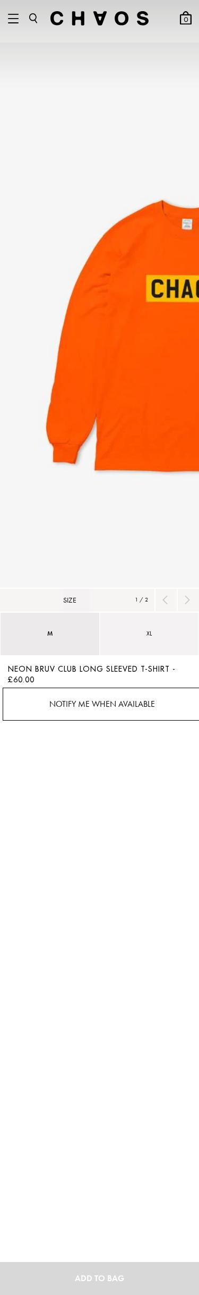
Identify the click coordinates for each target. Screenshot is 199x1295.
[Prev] (164, 600)
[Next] (187, 600)
